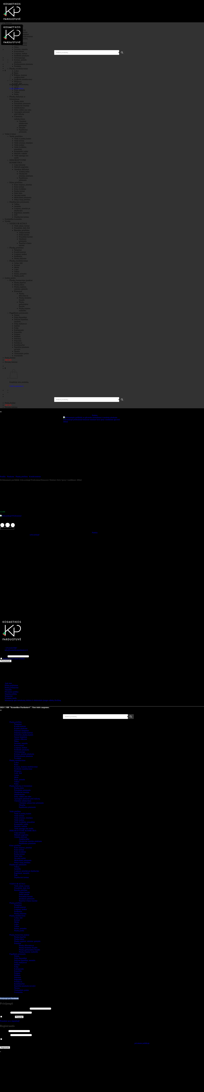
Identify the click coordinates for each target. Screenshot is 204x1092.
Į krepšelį (7, 528)
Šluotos (17, 351)
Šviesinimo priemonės (22, 103)
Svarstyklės (18, 356)
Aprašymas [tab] (9, 574)
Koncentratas (19, 51)
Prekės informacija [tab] (12, 580)
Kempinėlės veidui (21, 151)
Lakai (16, 269)
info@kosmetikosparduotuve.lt (16, 650)
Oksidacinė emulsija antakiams (26, 175)
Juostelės (17, 206)
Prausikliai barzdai (26, 237)
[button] (5, 71)
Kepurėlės (18, 332)
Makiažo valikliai (20, 153)
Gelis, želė (18, 84)
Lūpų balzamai (19, 165)
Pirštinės (17, 336)
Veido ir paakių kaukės (22, 139)
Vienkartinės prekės (21, 353)
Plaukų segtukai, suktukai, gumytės (21, 288)
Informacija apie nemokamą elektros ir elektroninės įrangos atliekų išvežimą (33, 700)
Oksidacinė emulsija (21, 106)
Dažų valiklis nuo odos (22, 110)
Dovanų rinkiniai (11, 362)
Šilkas (16, 47)
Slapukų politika (11, 694)
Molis (16, 88)
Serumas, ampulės (21, 49)
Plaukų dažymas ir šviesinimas (17, 97)
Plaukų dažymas (20, 258)
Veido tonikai (19, 145)
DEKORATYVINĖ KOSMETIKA (17, 161)
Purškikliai (18, 256)
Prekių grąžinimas (11, 685)
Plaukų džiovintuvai (23, 295)
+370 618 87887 (11, 648)
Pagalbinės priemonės (18, 313)
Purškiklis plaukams (21, 56)
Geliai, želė (18, 263)
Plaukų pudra (19, 276)
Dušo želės (18, 193)
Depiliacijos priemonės (19, 202)
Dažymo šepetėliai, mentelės (24, 960)
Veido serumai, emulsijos (23, 143)
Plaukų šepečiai (20, 283)
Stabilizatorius (19, 108)
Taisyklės (8, 690)
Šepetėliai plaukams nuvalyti (24, 986)
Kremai (17, 265)
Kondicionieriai (20, 30)
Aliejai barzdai (24, 233)
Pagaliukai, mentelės (21, 213)
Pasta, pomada (19, 90)
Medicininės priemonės (22, 197)
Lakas (16, 71)
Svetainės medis (11, 698)
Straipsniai (9, 696)
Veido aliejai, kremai (21, 226)
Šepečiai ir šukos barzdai (28, 901)
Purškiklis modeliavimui (23, 79)
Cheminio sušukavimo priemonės (23, 123)
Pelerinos (17, 339)
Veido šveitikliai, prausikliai (20, 148)
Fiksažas (22, 128)
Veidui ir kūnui (10, 134)
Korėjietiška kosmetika (13, 219)
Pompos (17, 334)
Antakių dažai (24, 172)
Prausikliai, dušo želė (22, 228)
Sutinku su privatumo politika (14, 659)
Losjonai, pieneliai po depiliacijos (22, 209)
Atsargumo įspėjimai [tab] (12, 578)
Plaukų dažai (19, 101)
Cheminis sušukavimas (19, 117)
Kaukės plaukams (20, 32)
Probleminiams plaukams (23, 64)
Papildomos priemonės (23, 131)
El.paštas (4, 1031)
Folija (16, 328)
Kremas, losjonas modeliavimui (20, 76)
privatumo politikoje (141, 1043)
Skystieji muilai (20, 195)
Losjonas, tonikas (20, 53)
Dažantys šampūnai (21, 34)
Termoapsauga (19, 58)
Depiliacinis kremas (21, 217)
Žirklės (16, 315)
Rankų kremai (19, 191)
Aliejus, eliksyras (20, 45)
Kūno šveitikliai (20, 189)
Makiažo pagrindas (21, 167)
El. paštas (3, 656)
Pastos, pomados (20, 274)
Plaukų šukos (19, 285)
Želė (15, 215)
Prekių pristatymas (11, 688)
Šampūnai (18, 28)
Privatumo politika (11, 692)
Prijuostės (17, 341)
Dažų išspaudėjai (20, 317)
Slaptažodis (5, 1013)
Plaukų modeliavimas (18, 68)
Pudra (16, 94)
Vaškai (16, 272)
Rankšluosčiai (19, 345)
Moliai (16, 267)
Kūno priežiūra (15, 182)
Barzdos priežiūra (21, 230)
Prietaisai (18, 291)
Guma (16, 86)
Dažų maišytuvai (20, 324)
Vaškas (16, 92)
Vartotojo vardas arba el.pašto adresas (14, 1008)
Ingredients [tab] (9, 576)
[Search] (122, 52)
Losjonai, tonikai (20, 254)
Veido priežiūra (16, 136)
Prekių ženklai (10, 358)
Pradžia (3, 477)
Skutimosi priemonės (23, 240)
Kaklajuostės (19, 330)
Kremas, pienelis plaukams (20, 61)
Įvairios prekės (10, 278)
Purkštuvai (18, 343)
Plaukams (8, 23)
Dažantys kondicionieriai (23, 36)
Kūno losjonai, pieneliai (23, 185)
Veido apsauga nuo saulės (23, 828)
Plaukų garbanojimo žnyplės (23, 304)
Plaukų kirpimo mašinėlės (24, 309)
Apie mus (8, 683)
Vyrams (7, 221)
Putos (16, 765)
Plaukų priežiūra (16, 25)
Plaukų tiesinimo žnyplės (28, 948)
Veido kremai (19, 141)
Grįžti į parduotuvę (16, 386)
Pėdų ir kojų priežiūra (22, 200)
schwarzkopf (34, 535)
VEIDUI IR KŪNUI (18, 223)
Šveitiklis (17, 66)
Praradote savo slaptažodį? (10, 1021)
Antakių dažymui (21, 169)
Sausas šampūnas (20, 43)
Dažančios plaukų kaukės (23, 735)
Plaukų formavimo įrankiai (20, 280)
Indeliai (17, 326)
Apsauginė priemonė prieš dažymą (22, 113)
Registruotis (5, 1047)
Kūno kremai (19, 187)
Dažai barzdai (24, 235)
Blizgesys (17, 81)
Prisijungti (19, 1017)
